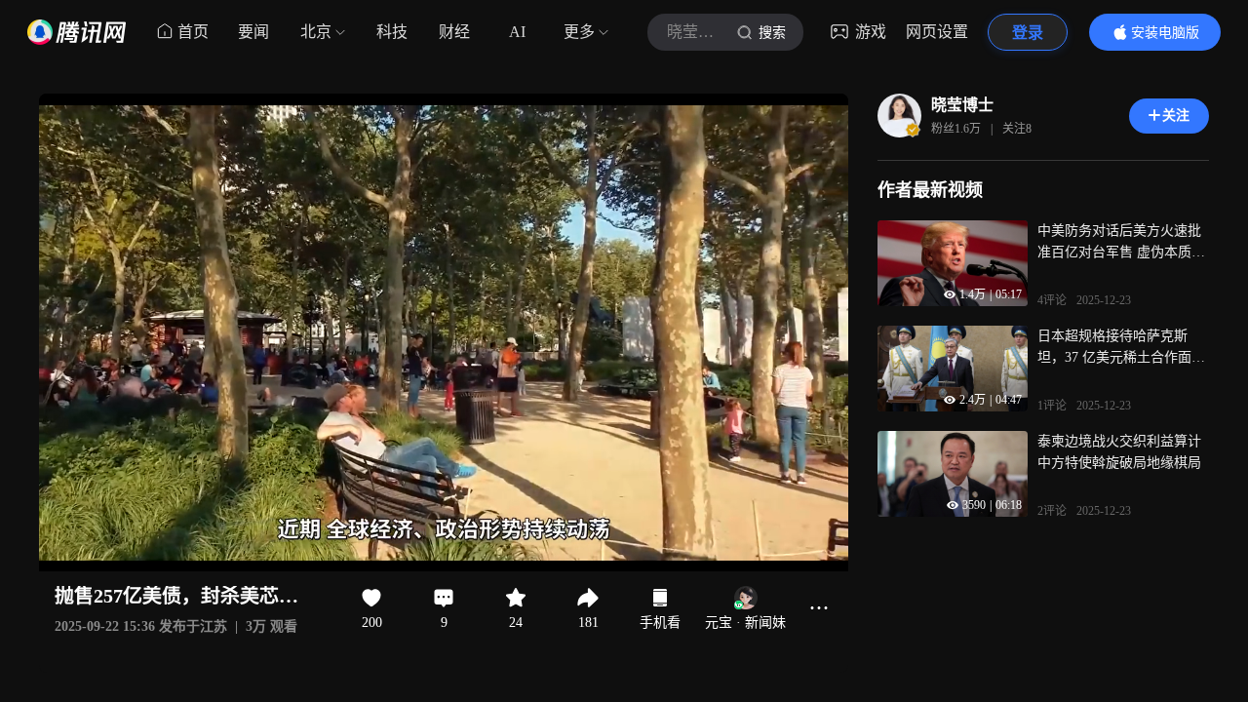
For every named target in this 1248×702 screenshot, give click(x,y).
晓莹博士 (962, 105)
